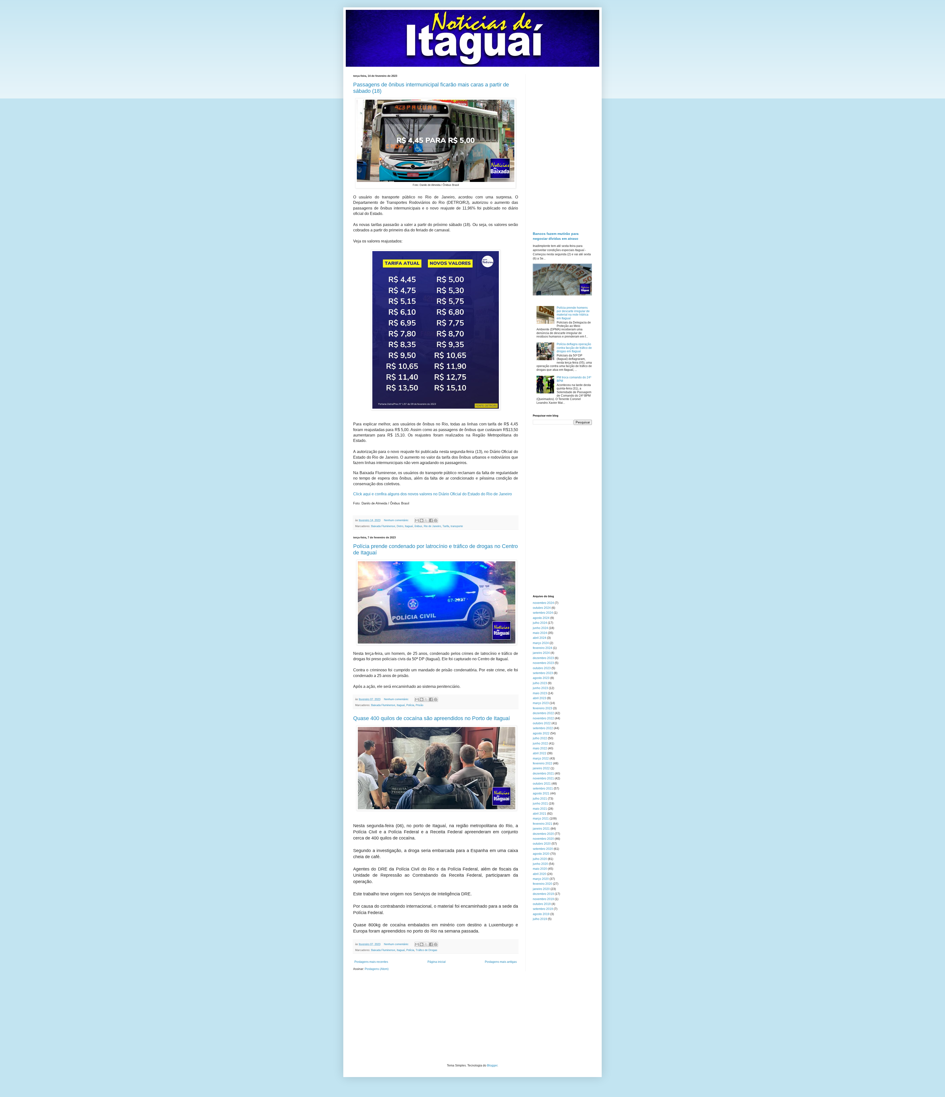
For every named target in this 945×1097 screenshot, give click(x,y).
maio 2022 (540, 748)
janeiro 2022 (541, 768)
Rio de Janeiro (432, 526)
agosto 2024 (541, 618)
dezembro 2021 (543, 773)
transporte (457, 526)
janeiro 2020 (541, 889)
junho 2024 (540, 628)
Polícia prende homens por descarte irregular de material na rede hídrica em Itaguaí (573, 313)
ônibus (418, 526)
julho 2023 (540, 683)
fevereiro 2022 (542, 763)
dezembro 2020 (543, 834)
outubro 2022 (542, 723)
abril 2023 (539, 698)
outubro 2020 (542, 843)
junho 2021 (540, 803)
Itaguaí (409, 526)
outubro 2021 (542, 783)
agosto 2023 (541, 678)
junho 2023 (540, 688)
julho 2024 (540, 623)
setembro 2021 (543, 788)
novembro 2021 (543, 778)
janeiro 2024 (541, 653)
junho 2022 (540, 743)
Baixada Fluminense (383, 526)
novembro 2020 (543, 838)
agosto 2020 (541, 853)
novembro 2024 (543, 603)
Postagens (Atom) (377, 969)
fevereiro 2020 (542, 884)
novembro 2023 (543, 663)
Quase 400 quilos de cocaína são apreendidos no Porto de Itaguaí (431, 718)
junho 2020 (540, 864)
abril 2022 (539, 753)
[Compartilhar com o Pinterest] (435, 520)
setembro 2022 (543, 728)
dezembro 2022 (543, 713)
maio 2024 (540, 633)
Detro (400, 526)
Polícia (410, 705)
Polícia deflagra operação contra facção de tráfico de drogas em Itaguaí (574, 347)
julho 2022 (540, 738)
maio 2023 (540, 693)
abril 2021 (539, 813)
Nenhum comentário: (397, 520)
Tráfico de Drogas (426, 950)
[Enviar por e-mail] (416, 520)
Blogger (492, 1065)
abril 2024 (539, 638)
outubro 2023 (542, 668)
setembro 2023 (543, 673)
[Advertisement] (562, 148)
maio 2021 (540, 808)
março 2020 (541, 879)
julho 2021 (540, 798)
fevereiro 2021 (542, 823)
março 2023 (541, 703)
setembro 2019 (543, 909)
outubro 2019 (542, 904)
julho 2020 (540, 859)
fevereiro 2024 (542, 648)
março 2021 (541, 818)
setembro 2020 (543, 849)
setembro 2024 (543, 612)
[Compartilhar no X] (426, 520)
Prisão (419, 705)
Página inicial (436, 962)
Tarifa (445, 526)
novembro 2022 (543, 718)
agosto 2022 (541, 733)
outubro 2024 (542, 608)
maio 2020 (540, 869)
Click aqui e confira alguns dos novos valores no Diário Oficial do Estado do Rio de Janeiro (432, 494)
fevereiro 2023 (542, 708)
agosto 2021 (541, 793)
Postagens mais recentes (371, 962)
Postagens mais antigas (501, 962)
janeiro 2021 (541, 828)
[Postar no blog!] (421, 520)
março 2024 (541, 643)
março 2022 (541, 758)
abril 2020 (539, 874)
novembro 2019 (543, 899)
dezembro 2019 (543, 894)
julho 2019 (540, 919)
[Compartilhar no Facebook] (430, 520)
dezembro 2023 (543, 658)
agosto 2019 (541, 914)
